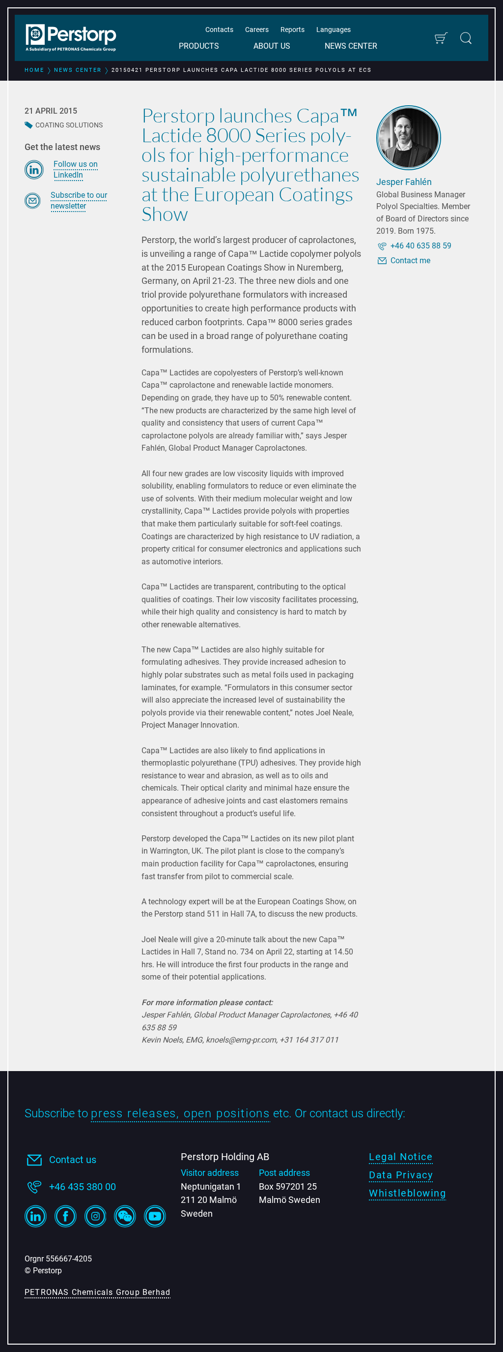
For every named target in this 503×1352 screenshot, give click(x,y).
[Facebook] (66, 1216)
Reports (292, 29)
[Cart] (441, 38)
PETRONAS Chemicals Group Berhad (97, 1292)
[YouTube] (155, 1216)
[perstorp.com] (76, 39)
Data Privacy (401, 1175)
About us (271, 46)
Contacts (219, 29)
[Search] (466, 38)
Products (199, 46)
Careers (257, 29)
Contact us (72, 1160)
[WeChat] (125, 1216)
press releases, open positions (180, 1113)
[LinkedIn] (36, 1216)
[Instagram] (95, 1216)
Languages (333, 29)
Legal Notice (401, 1157)
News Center (351, 46)
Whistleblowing (407, 1193)
